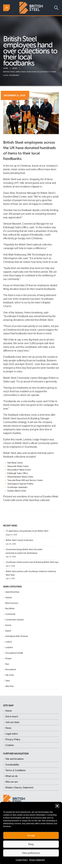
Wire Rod (9, 686)
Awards (8, 597)
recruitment (10, 669)
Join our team (12, 722)
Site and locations (14, 758)
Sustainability (12, 764)
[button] (57, 805)
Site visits (9, 675)
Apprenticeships (12, 592)
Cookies (9, 745)
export (8, 631)
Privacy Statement (37, 860)
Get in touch (11, 716)
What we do (11, 776)
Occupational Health (14, 653)
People (8, 658)
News (8, 728)
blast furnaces (11, 603)
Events (8, 625)
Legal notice (11, 733)
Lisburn (8, 642)
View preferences (31, 853)
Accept (31, 835)
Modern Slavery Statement (19, 787)
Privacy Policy (12, 739)
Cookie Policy (22, 860)
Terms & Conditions (15, 770)
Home (8, 710)
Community (10, 614)
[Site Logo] (31, 8)
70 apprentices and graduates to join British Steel (27, 531)
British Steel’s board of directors (19, 540)
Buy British (10, 608)
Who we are (11, 781)
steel (7, 681)
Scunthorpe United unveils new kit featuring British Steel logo (32, 562)
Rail (7, 664)
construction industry (14, 620)
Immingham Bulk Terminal (16, 636)
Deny (31, 844)
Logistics (9, 647)
